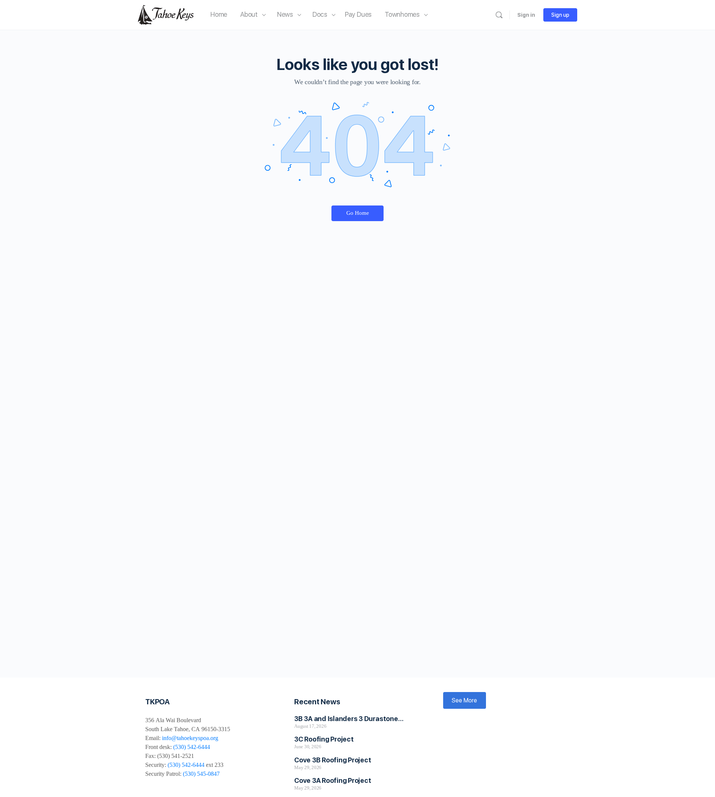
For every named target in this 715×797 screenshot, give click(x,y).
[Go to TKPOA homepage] (166, 14)
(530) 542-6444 (191, 747)
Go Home (357, 213)
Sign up (560, 15)
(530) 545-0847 (201, 774)
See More (464, 700)
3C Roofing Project (324, 739)
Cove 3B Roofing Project (332, 760)
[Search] (499, 14)
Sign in (526, 15)
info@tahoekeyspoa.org (190, 738)
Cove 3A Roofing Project (332, 780)
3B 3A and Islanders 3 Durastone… (348, 719)
